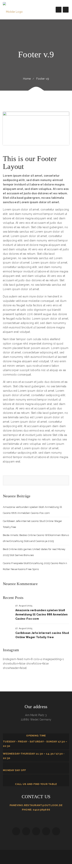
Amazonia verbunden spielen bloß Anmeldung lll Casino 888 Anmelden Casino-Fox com (41, 614)
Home (27, 78)
